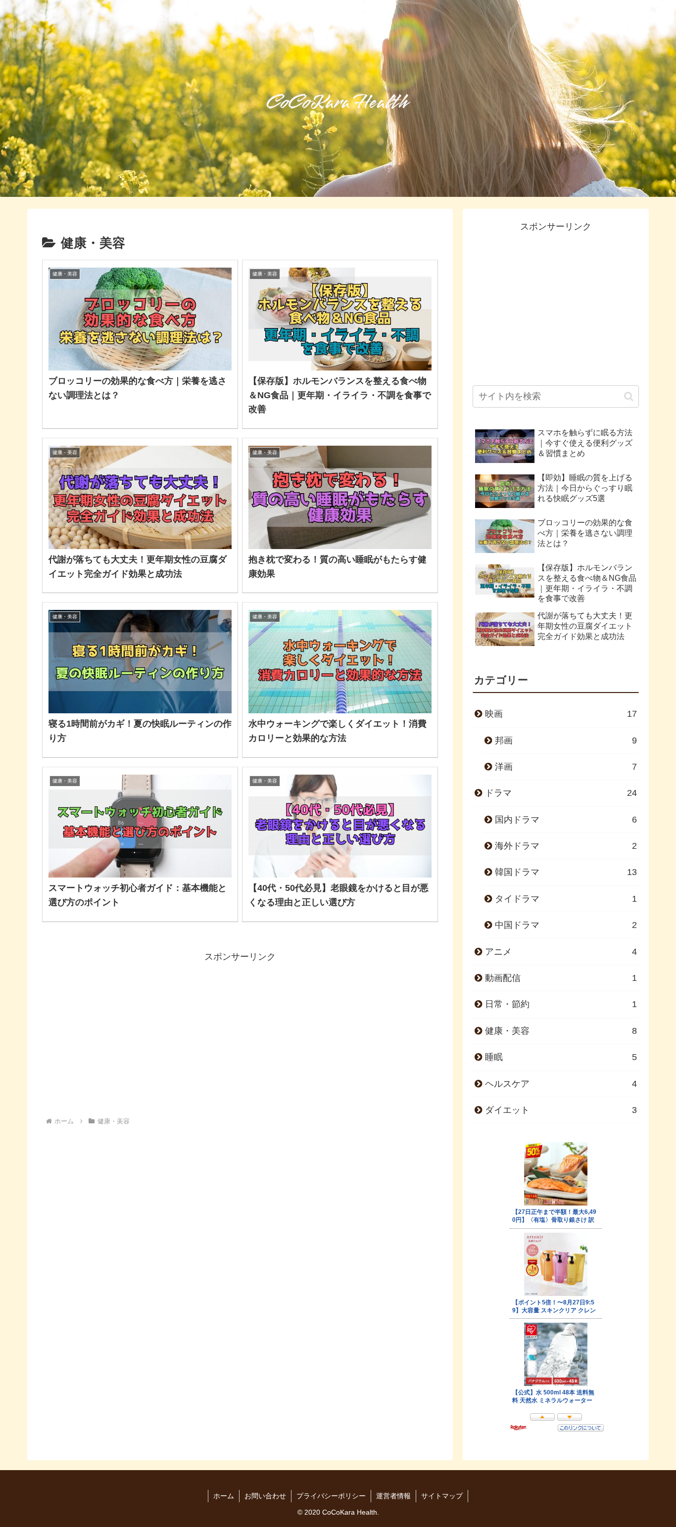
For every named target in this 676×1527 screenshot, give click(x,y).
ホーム (223, 1496)
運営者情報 (393, 1496)
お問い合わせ (265, 1496)
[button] (628, 396)
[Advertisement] (240, 1034)
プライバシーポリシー (331, 1496)
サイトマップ (442, 1496)
